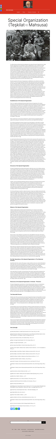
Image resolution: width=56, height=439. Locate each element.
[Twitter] (1, 7)
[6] (20, 136)
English (18, 12)
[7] (22, 146)
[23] (28, 290)
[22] (32, 288)
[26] (23, 308)
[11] (11, 162)
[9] (36, 150)
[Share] (1, 11)
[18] (32, 250)
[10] (23, 160)
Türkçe (23, 12)
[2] (30, 97)
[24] (28, 291)
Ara (28, 420)
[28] (29, 324)
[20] (36, 268)
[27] (35, 314)
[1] (33, 77)
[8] (24, 148)
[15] (14, 232)
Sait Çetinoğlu (9, 10)
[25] (13, 304)
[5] (10, 342)
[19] (39, 256)
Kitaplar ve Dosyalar (32, 12)
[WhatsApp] (1, 9)
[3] (14, 106)
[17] (38, 244)
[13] (24, 222)
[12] (27, 188)
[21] (24, 278)
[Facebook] (1, 5)
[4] (21, 110)
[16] (31, 242)
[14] (14, 228)
